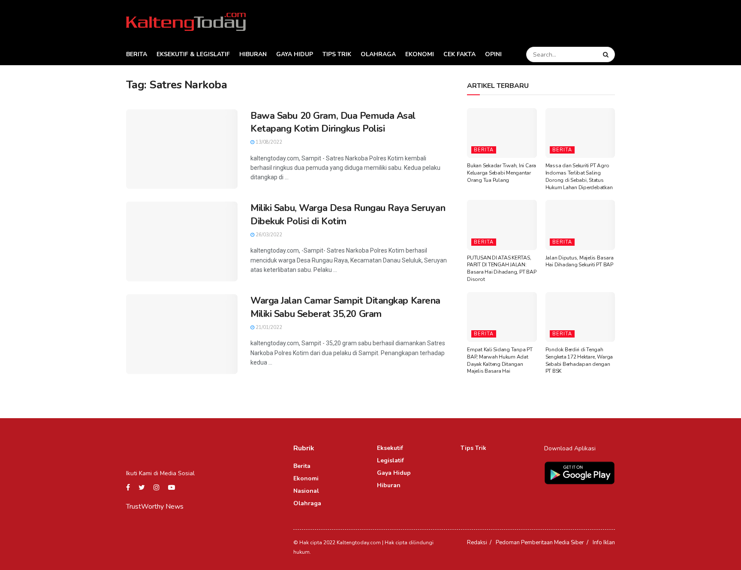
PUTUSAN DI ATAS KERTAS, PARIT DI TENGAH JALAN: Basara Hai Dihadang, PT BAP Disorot (501, 268)
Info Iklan (604, 542)
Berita (136, 54)
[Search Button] (607, 54)
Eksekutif (390, 448)
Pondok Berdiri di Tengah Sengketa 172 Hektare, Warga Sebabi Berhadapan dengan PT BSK (579, 360)
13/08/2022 (268, 142)
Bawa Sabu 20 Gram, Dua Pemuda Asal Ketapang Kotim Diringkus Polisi (333, 122)
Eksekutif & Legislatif (193, 54)
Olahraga (378, 54)
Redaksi (477, 542)
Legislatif (390, 460)
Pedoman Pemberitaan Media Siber (540, 542)
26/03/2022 (268, 235)
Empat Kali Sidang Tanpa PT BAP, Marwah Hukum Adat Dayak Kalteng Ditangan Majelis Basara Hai (500, 360)
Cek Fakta (459, 54)
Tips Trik (336, 54)
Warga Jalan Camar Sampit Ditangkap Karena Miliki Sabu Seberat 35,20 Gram (345, 307)
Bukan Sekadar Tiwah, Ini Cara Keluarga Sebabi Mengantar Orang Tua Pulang (501, 173)
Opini (493, 54)
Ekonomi (419, 54)
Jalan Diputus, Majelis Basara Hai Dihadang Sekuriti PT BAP (579, 261)
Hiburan (253, 54)
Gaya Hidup (294, 54)
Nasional (306, 491)
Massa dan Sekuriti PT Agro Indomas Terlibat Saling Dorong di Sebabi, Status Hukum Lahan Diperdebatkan (579, 176)
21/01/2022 (268, 327)
